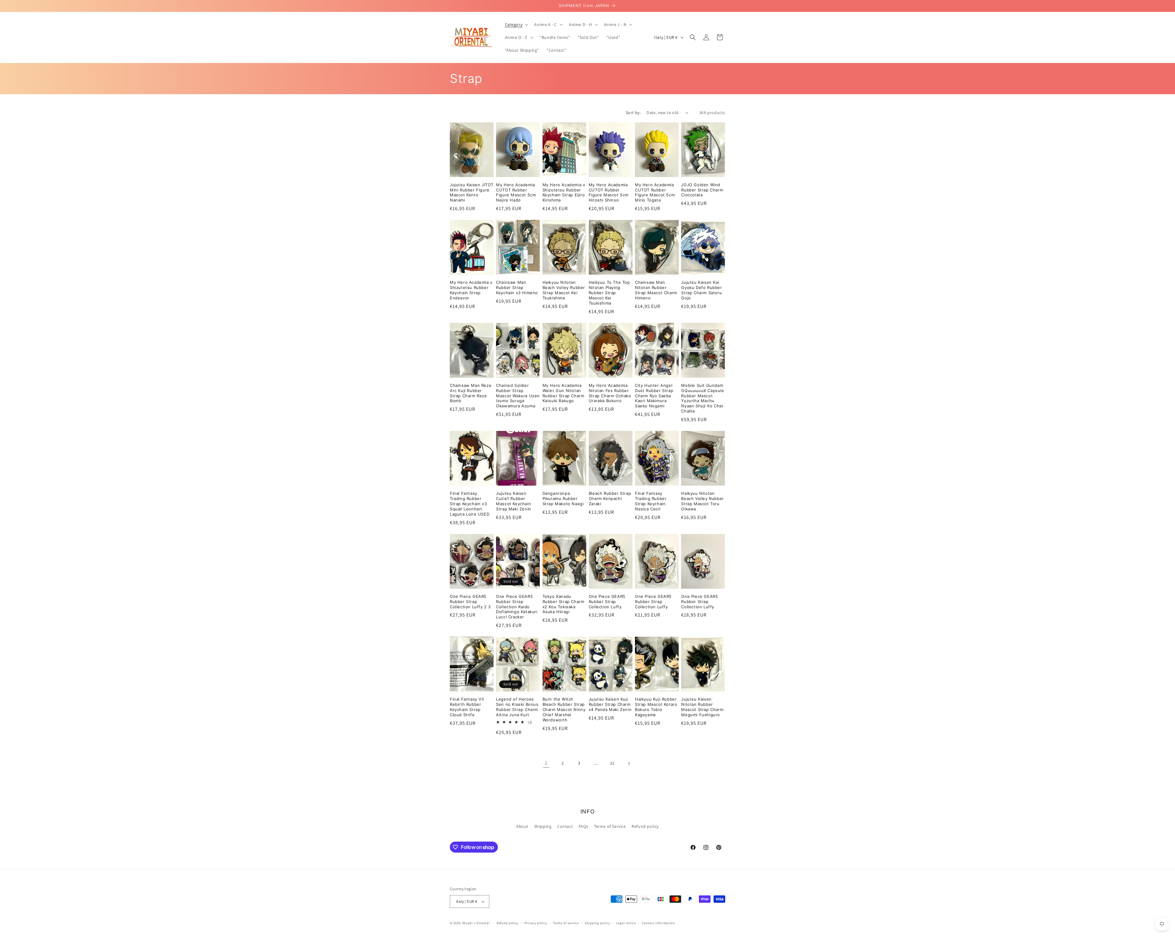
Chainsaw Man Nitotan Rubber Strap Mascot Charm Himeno (656, 290)
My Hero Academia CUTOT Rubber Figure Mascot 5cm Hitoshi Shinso (609, 192)
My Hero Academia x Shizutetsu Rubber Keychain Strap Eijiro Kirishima (564, 192)
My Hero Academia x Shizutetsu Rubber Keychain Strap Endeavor (471, 290)
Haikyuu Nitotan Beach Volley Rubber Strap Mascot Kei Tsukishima (564, 290)
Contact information (658, 923)
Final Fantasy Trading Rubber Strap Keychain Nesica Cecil (650, 501)
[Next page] (629, 763)
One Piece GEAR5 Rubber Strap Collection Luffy (607, 601)
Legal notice (626, 923)
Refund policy (645, 826)
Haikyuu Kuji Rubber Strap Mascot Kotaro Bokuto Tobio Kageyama (656, 707)
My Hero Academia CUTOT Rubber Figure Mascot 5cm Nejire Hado (516, 192)
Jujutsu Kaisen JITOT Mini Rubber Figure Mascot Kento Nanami (472, 192)
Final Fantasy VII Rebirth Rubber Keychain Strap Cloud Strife (467, 707)
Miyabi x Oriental (476, 923)
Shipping (543, 826)
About (522, 826)
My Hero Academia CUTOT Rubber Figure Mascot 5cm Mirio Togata (655, 192)
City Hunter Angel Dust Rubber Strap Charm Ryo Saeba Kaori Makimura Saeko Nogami (654, 396)
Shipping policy (597, 923)
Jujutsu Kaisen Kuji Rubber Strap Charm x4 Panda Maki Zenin (610, 704)
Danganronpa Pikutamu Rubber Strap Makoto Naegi (563, 498)
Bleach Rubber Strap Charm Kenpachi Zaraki (610, 498)
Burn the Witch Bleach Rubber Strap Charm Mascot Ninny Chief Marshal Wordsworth (564, 709)
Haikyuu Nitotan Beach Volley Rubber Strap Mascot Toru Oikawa (702, 501)
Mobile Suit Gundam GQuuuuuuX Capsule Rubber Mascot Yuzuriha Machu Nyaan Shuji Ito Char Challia (702, 398)
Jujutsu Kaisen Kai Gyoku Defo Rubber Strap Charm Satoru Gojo (701, 290)
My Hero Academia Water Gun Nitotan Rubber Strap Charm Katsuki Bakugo (563, 393)
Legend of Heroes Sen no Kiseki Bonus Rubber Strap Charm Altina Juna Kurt (517, 707)
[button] (516, 24)
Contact (565, 826)
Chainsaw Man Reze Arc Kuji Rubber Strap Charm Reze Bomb (470, 393)
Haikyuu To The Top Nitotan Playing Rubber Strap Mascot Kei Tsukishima (609, 293)
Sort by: (633, 112)
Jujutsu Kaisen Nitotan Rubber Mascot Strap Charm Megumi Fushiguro (702, 707)
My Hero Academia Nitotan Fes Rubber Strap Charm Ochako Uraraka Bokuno (610, 393)
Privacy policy (535, 923)
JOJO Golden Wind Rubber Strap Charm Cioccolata (702, 190)
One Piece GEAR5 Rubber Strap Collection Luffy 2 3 (470, 601)
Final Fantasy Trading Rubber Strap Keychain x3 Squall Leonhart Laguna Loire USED (469, 504)
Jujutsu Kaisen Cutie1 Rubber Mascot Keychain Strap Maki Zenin (513, 501)
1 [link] (546, 763)
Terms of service (566, 923)
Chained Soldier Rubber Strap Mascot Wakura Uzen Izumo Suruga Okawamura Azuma (518, 396)
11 (612, 763)
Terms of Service (610, 826)
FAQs (583, 826)
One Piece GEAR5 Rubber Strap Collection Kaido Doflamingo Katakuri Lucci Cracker (516, 607)
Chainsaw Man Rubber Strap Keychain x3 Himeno (517, 287)
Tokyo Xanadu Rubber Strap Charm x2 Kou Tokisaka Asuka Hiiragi (563, 604)
